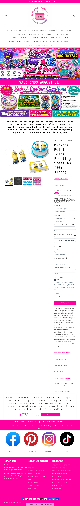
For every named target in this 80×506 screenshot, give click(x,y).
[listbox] (65, 208)
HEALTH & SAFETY (58, 485)
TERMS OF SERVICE (34, 485)
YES (57, 249)
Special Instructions (61, 268)
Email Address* (59, 258)
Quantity (56, 293)
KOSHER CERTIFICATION (62, 391)
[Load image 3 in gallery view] (27, 181)
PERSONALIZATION (60, 365)
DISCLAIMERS (56, 488)
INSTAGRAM (48, 451)
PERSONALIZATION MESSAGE (61, 471)
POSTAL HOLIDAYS (34, 474)
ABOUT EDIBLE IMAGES (62, 353)
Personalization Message (63, 225)
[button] (6, 16)
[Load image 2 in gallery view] (18, 181)
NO (57, 252)
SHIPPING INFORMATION (36, 471)
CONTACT (31, 465)
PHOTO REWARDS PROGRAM (37, 477)
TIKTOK (65, 451)
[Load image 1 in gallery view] (9, 181)
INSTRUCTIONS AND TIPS (62, 378)
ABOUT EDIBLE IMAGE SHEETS (61, 465)
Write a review (50, 415)
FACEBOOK (12, 451)
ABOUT (30, 468)
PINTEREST (30, 451)
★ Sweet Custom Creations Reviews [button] (40, 504)
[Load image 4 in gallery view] (37, 181)
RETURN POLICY (33, 482)
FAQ (29, 479)
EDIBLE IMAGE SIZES (61, 359)
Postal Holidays (59, 185)
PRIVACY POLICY (33, 488)
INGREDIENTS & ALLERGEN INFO (64, 384)
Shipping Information (61, 179)
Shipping (56, 195)
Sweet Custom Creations (15, 502)
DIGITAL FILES (59, 372)
